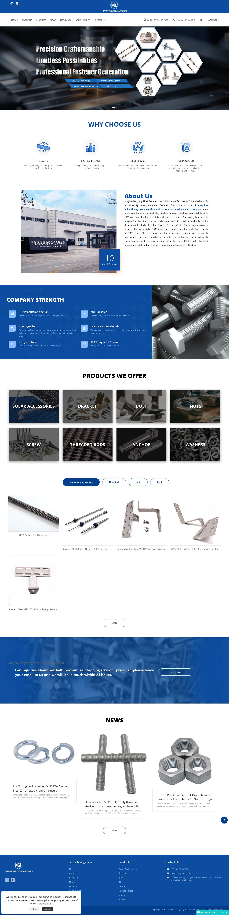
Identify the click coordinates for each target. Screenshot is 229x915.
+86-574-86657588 (186, 19)
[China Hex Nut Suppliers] (114, 55)
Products (41, 19)
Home (14, 19)
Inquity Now (175, 672)
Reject (34, 909)
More (114, 622)
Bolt (138, 482)
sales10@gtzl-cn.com (157, 19)
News (53, 19)
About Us (27, 19)
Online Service (208, 912)
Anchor (122, 895)
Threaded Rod (126, 890)
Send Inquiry (83, 19)
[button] (112, 107)
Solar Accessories (81, 482)
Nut (159, 482)
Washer (123, 899)
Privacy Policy (45, 903)
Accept (47, 909)
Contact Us (100, 19)
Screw (122, 886)
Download (66, 19)
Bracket (114, 482)
